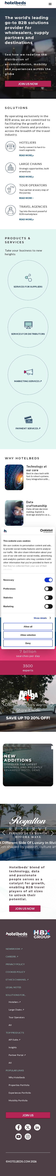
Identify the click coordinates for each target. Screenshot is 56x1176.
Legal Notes (13, 987)
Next (52, 703)
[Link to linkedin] (37, 1127)
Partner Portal (16, 1055)
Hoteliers (13, 1002)
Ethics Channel (16, 979)
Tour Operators (17, 1017)
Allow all (28, 626)
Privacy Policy (15, 964)
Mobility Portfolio (18, 1100)
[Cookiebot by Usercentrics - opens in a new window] (40, 531)
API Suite (13, 1039)
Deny (28, 643)
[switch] (49, 589)
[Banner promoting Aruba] (28, 703)
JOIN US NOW (28, 84)
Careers (11, 956)
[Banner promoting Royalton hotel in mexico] (28, 832)
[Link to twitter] (28, 1127)
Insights (13, 1047)
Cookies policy (15, 971)
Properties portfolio (19, 1085)
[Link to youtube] (18, 1136)
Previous (3, 704)
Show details (40, 618)
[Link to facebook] (18, 1127)
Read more (25, 155)
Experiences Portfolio (20, 1092)
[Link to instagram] (28, 1136)
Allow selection (28, 635)
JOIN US (27, 1115)
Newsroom (13, 948)
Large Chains (15, 1009)
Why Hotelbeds (17, 1077)
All (10, 1025)
